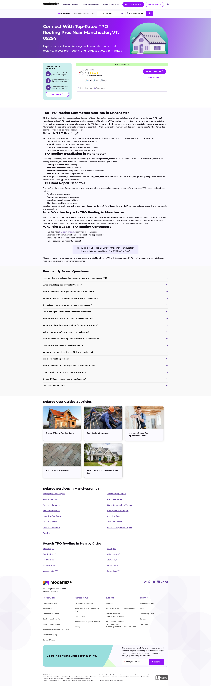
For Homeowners (70, 4)
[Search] (168, 4)
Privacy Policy (75, 680)
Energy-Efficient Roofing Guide (60, 433)
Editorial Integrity (50, 635)
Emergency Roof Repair (54, 494)
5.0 (104, 80)
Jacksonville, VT (114, 565)
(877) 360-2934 (112, 624)
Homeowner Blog (50, 603)
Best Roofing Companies (98, 433)
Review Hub (48, 608)
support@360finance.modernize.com (121, 627)
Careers (143, 619)
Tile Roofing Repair (51, 511)
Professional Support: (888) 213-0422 (121, 608)
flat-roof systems (67, 232)
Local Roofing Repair (116, 494)
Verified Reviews (93, 76)
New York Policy (58, 678)
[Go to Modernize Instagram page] (149, 582)
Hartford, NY (48, 560)
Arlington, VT (48, 549)
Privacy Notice (47, 676)
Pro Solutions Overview (84, 603)
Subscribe (157, 662)
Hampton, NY (49, 565)
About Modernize (110, 4)
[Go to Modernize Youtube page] (166, 582)
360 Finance (80, 616)
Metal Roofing (113, 516)
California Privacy (48, 678)
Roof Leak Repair (115, 499)
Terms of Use (56, 676)
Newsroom (144, 624)
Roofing (46, 533)
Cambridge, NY (49, 554)
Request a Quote (154, 71)
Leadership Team (147, 614)
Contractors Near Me (51, 619)
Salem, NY (111, 549)
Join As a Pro (153, 4)
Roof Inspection (50, 499)
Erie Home (89, 70)
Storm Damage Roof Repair (119, 505)
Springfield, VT (113, 571)
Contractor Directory (51, 624)
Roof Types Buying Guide (57, 470)
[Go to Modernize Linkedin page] (158, 582)
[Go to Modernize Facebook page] (154, 582)
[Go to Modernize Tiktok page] (162, 582)
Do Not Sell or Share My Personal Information (77, 678)
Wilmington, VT (114, 554)
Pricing (77, 627)
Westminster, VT (50, 571)
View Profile (153, 77)
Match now (56, 94)
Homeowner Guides (51, 614)
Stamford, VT (113, 560)
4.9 (89, 80)
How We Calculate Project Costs (56, 629)
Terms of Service (86, 680)
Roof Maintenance (51, 505)
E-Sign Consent (65, 676)
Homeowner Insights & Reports (87, 622)
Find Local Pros (132, 4)
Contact (109, 603)
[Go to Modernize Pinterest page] (145, 582)
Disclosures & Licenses (90, 676)
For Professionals (90, 4)
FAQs (142, 608)
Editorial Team (49, 640)
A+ (97, 80)
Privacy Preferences (77, 676)
